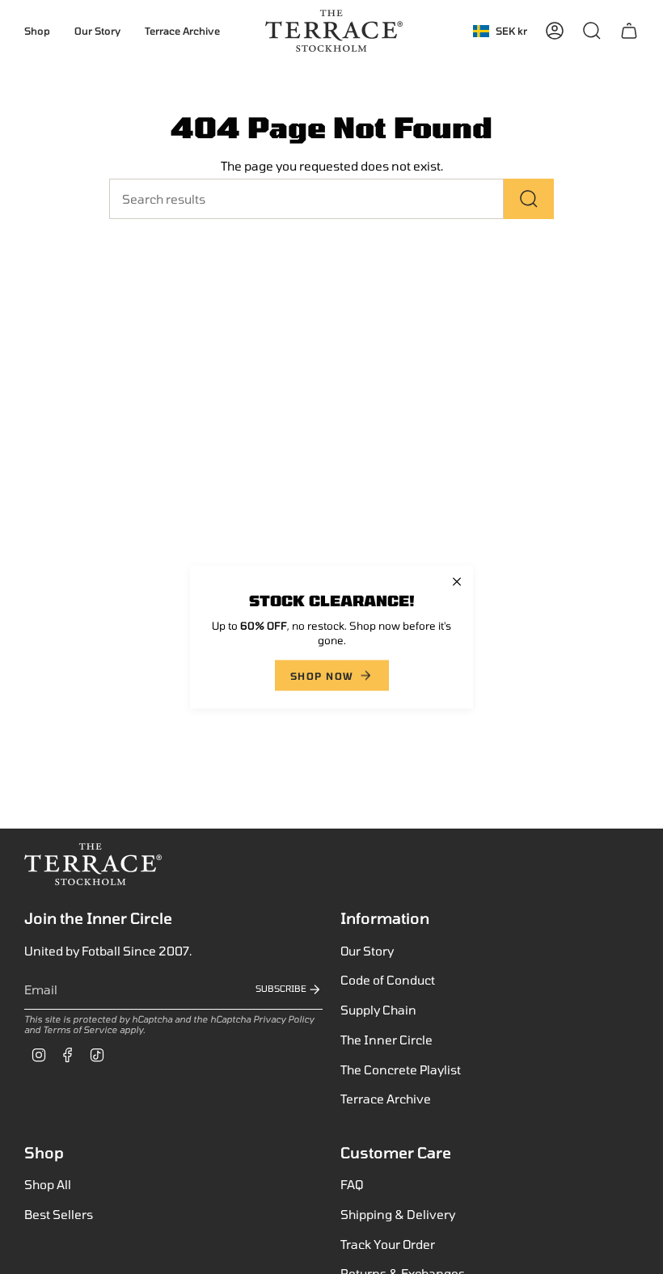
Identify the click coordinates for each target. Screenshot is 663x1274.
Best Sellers (58, 1214)
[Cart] (629, 30)
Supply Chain (378, 1009)
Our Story (367, 950)
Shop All (47, 1184)
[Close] (457, 582)
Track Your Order (387, 1244)
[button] (37, 31)
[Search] (529, 199)
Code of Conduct (387, 979)
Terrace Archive (385, 1098)
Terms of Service (80, 1029)
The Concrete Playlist (400, 1069)
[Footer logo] (93, 864)
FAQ (351, 1184)
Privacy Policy (283, 1019)
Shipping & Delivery (397, 1214)
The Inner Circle (386, 1039)
